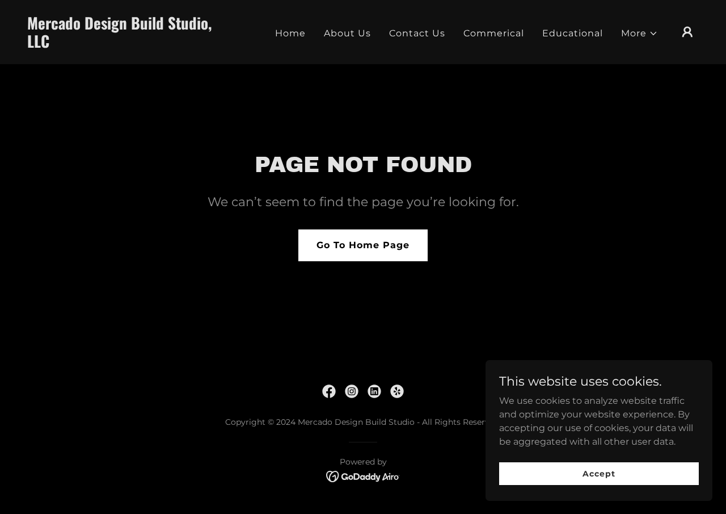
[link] (121, 44)
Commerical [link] (493, 33)
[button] (639, 33)
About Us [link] (347, 33)
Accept (599, 473)
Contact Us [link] (417, 33)
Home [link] (290, 33)
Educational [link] (572, 33)
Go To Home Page (363, 245)
